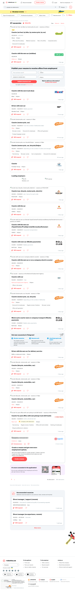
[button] (8, 574)
